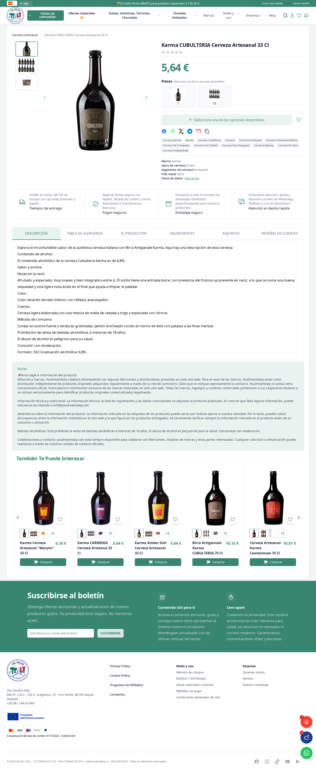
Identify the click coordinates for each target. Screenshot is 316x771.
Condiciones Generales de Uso (198, 697)
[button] (19, 518)
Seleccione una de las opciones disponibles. (229, 120)
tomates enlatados (179, 15)
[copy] (207, 131)
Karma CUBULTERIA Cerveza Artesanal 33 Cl (76, 35)
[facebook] (164, 131)
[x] (181, 131)
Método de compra (190, 672)
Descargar (192, 178)
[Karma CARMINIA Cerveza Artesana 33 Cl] (100, 498)
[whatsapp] (172, 131)
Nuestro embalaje (255, 685)
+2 (52, 533)
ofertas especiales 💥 (81, 15)
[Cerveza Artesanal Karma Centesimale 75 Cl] (273, 498)
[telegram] (189, 131)
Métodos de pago (188, 691)
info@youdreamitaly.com (71, 405)
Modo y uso (228, 15)
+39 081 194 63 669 (20, 703)
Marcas (208, 15)
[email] (198, 131)
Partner (248, 678)
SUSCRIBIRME (110, 633)
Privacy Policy (120, 666)
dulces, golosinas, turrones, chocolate (129, 15)
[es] (12, 3)
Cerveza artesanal (25, 35)
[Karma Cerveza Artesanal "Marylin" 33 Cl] (43, 498)
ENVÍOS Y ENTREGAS (191, 678)
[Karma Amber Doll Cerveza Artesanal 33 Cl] (158, 498)
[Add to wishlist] (60, 519)
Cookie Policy (120, 675)
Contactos (117, 694)
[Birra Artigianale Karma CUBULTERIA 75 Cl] (215, 498)
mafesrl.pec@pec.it (96, 761)
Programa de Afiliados (126, 685)
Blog (272, 15)
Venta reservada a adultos (195, 685)
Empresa (252, 15)
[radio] (178, 96)
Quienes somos (254, 672)
